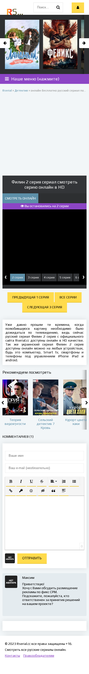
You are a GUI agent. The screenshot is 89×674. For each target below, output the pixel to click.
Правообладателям (38, 655)
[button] (10, 481)
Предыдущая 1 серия (30, 297)
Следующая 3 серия (44, 307)
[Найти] (58, 7)
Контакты (12, 655)
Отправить (32, 558)
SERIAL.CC (15, 11)
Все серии (68, 297)
